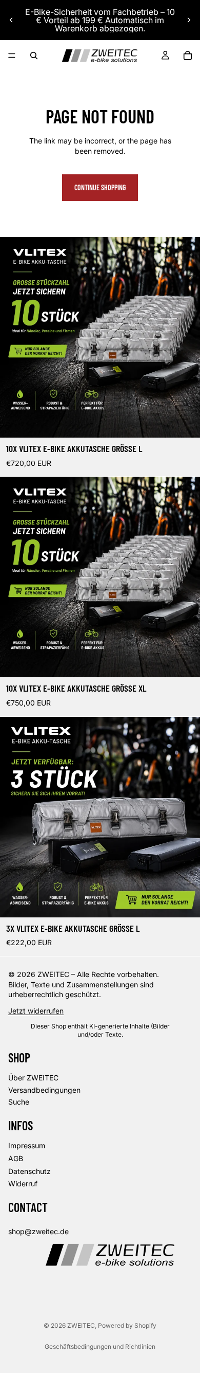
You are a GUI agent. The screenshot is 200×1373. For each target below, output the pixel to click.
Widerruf (22, 1183)
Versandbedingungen (44, 1089)
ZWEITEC (81, 1325)
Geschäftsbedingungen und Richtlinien (100, 1346)
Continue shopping (100, 187)
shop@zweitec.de (38, 1231)
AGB (15, 1158)
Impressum (26, 1145)
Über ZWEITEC (33, 1077)
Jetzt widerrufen (36, 1010)
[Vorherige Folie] (11, 20)
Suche (18, 1101)
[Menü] (12, 55)
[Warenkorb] (187, 55)
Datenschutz (29, 1171)
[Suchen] (34, 55)
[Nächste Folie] (188, 20)
